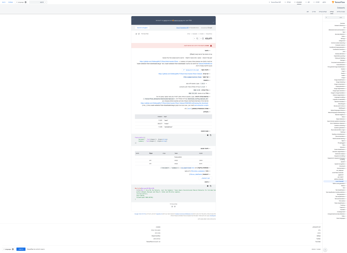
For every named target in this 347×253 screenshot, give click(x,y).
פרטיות (313, 249)
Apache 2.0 (159, 214)
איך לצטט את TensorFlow (153, 241)
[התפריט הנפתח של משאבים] (294, 2)
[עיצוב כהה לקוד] (207, 135)
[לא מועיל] (136, 34)
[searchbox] (335, 17)
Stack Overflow (156, 236)
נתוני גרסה (157, 233)
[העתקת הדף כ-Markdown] (197, 38)
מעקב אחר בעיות (155, 230)
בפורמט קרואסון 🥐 (177, 20)
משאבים (299, 2)
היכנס (3, 2)
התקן (324, 2)
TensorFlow (209, 34)
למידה (317, 2)
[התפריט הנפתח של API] (305, 2)
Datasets (341, 8)
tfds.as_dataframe (196, 174)
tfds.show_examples (198, 171)
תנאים (319, 249)
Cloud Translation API (182, 27)
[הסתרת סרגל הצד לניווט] (325, 250)
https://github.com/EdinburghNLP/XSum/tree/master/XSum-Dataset (180, 74)
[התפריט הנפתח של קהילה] (284, 2)
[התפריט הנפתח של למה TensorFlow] (269, 2)
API (309, 2)
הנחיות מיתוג (156, 239)
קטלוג (332, 12)
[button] (335, 25)
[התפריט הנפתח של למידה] (313, 2)
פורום (319, 233)
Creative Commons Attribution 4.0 (184, 214)
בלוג (319, 230)
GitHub (10, 2)
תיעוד (189, 108)
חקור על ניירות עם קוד (191, 70)
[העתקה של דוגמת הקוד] (210, 135)
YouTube (318, 241)
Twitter (318, 239)
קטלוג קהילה (323, 12)
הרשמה (21, 249)
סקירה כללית (341, 12)
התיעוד (165, 20)
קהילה (289, 2)
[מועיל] (139, 34)
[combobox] (38, 2)
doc (187, 168)
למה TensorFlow (276, 2)
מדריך (314, 12)
